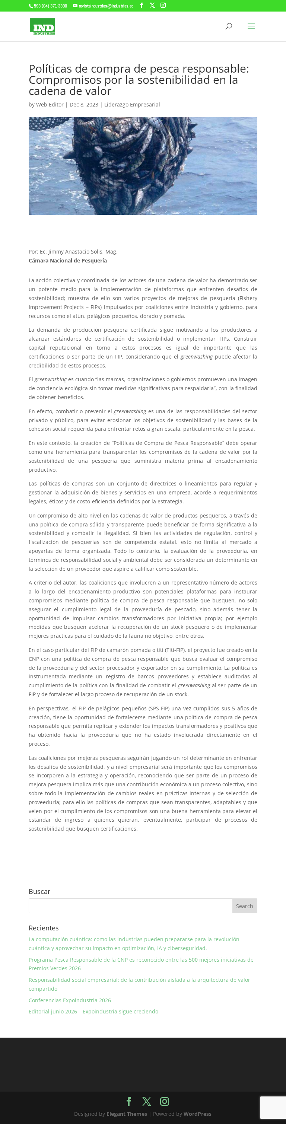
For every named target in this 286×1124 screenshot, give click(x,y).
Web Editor (50, 104)
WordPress (198, 1113)
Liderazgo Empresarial (132, 104)
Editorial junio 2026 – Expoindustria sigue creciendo (93, 1011)
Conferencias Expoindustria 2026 (70, 1000)
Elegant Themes (127, 1113)
